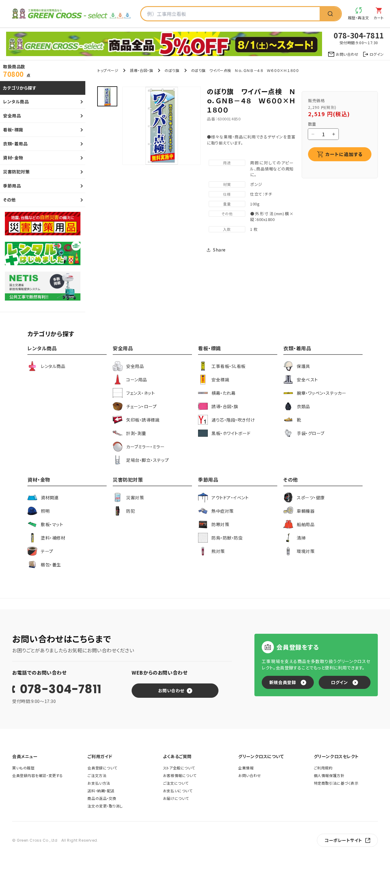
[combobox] (230, 13)
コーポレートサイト (343, 840)
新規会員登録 (282, 682)
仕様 (227, 194)
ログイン (339, 682)
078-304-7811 (60, 689)
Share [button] (219, 250)
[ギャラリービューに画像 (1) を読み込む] (107, 96)
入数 (227, 229)
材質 (227, 184)
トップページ (108, 70)
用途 (227, 162)
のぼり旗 (172, 70)
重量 (227, 203)
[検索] (330, 13)
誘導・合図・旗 (141, 70)
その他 (227, 213)
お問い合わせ (171, 690)
